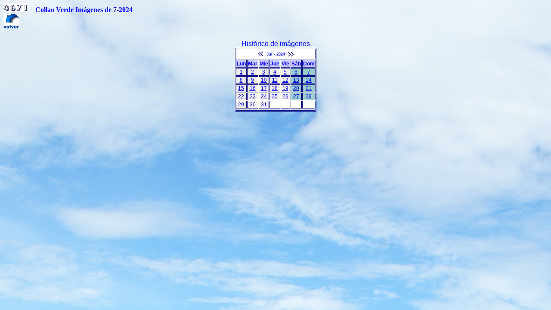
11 (275, 80)
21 (309, 88)
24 (264, 96)
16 (253, 88)
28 (309, 96)
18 (275, 88)
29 (241, 105)
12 (285, 80)
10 (264, 80)
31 (264, 105)
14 (309, 80)
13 (296, 80)
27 (296, 96)
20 (296, 88)
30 (253, 105)
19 (285, 88)
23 (253, 96)
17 (264, 88)
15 (241, 88)
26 (285, 96)
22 (241, 96)
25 (275, 96)
